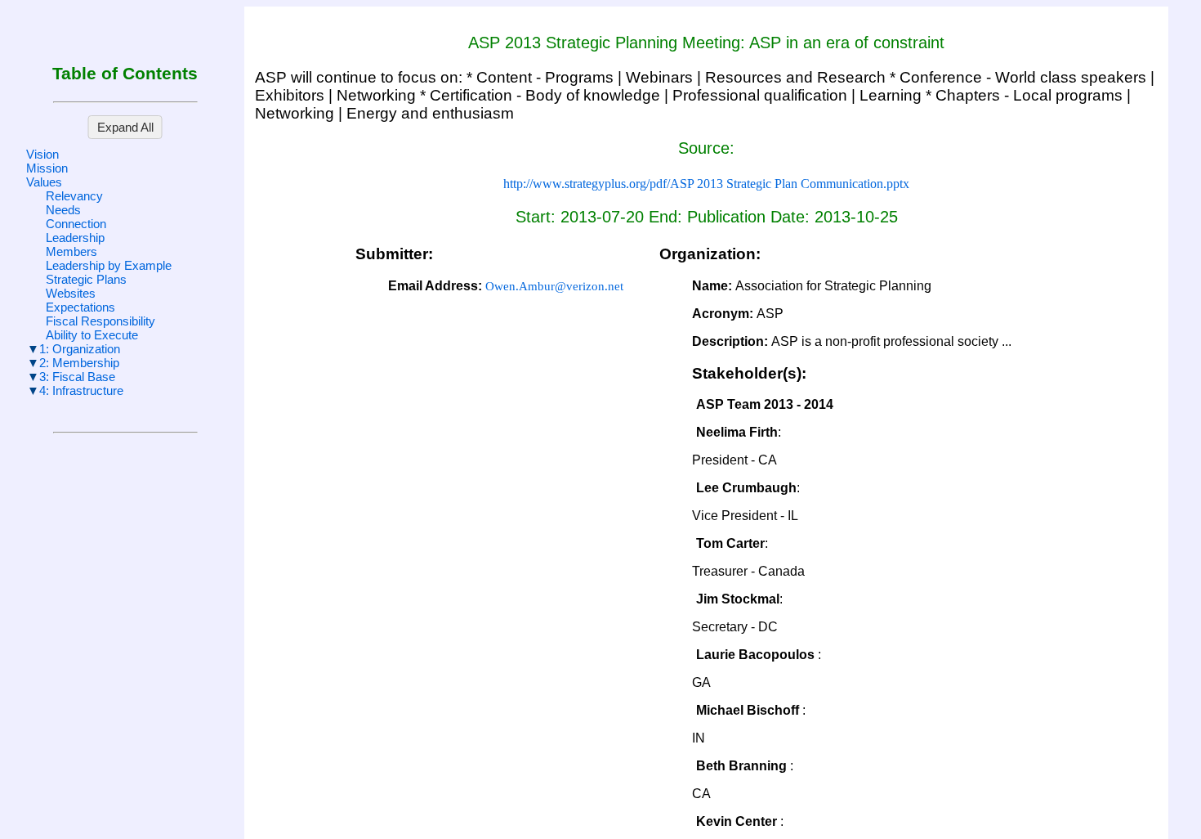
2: (79, 363)
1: (79, 349)
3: (77, 377)
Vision (42, 154)
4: (81, 390)
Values (44, 182)
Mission (47, 168)
